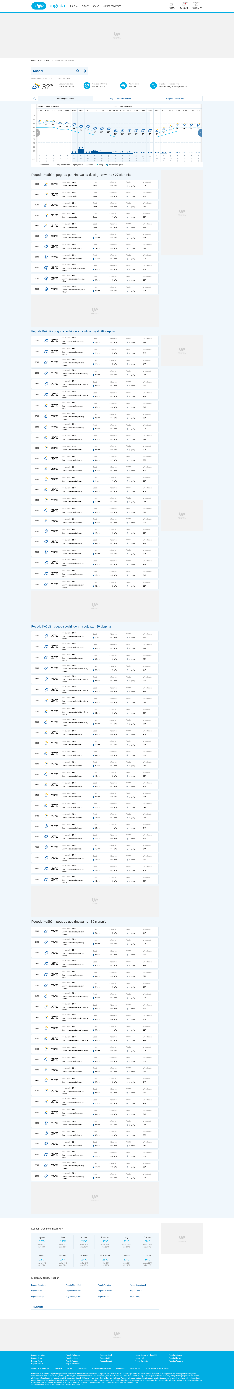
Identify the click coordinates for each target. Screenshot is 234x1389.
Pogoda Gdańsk (106, 1355)
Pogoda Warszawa (176, 1361)
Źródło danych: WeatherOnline (156, 1368)
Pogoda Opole (36, 1361)
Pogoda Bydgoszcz (73, 1355)
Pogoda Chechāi (136, 1291)
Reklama (58, 1368)
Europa (85, 6)
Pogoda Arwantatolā (73, 1291)
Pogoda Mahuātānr (38, 1285)
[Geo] (84, 71)
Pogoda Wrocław (37, 1364)
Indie (48, 61)
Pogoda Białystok (38, 1355)
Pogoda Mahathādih (73, 1285)
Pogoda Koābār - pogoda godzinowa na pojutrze (62, 626)
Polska (73, 6)
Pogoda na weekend (175, 98)
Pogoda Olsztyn (175, 1358)
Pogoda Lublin (105, 1358)
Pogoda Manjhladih (73, 1296)
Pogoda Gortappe (37, 1296)
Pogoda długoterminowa (120, 98)
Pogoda (57, 6)
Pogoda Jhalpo (135, 1296)
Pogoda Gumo (36, 1291)
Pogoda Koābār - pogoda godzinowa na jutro (60, 331)
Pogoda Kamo (103, 1296)
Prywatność (82, 1368)
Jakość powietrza (112, 6)
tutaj (82, 1384)
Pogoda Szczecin (141, 1361)
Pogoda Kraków (72, 1358)
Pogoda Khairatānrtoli (138, 1285)
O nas (69, 1368)
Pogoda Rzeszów (106, 1361)
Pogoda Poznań (72, 1361)
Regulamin (120, 1368)
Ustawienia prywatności (101, 1368)
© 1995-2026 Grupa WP (40, 1368)
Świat (96, 6)
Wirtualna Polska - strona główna (38, 6)
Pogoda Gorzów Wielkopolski (145, 1355)
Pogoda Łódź (139, 1358)
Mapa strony (135, 1368)
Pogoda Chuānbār (105, 1291)
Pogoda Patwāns (104, 1285)
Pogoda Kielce (36, 1358)
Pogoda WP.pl (36, 61)
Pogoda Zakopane (73, 1364)
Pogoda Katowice (175, 1355)
